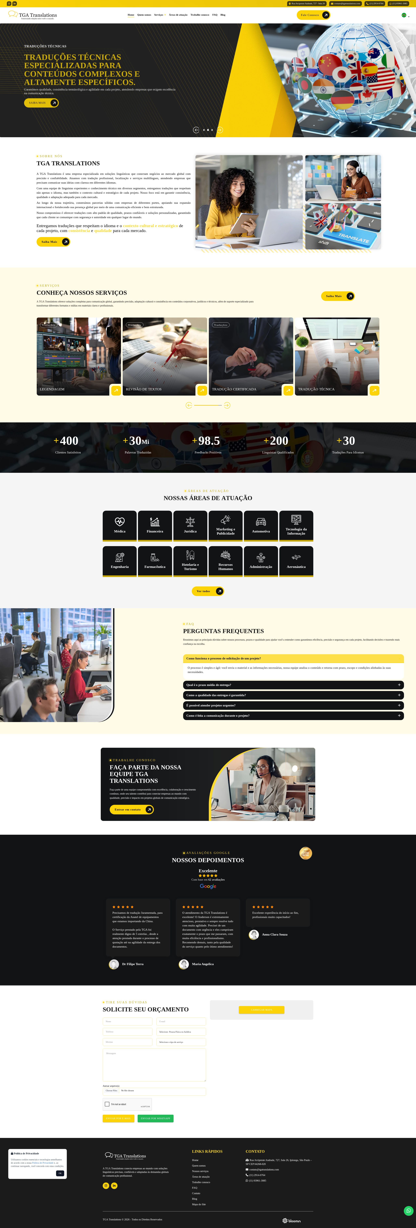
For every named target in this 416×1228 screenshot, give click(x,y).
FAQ (214, 14)
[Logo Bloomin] (291, 1220)
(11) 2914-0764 (376, 3)
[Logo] (125, 1155)
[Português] (404, 15)
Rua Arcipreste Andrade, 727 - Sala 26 (308, 3)
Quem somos (144, 14)
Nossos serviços (200, 1171)
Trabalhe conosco (200, 14)
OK (60, 1173)
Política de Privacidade (42, 1163)
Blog (223, 14)
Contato (196, 1193)
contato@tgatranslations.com (347, 3)
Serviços (159, 14)
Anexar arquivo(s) (111, 1086)
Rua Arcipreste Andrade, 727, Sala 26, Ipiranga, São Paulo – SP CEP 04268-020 (279, 1162)
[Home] (32, 15)
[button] (196, 130)
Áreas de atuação (178, 14)
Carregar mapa (261, 1010)
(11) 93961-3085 (399, 3)
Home (131, 14)
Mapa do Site (199, 1204)
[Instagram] (9, 3)
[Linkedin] (14, 3)
